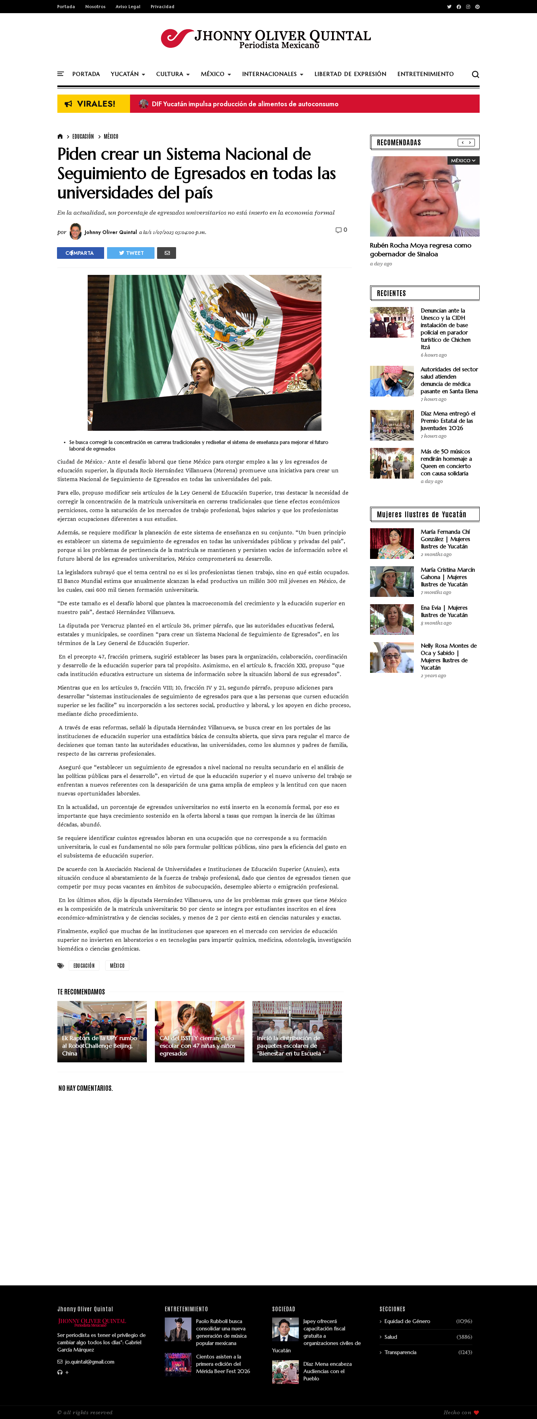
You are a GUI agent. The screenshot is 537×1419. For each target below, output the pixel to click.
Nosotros (95, 6)
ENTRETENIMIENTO (425, 73)
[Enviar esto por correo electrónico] (166, 253)
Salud (391, 1337)
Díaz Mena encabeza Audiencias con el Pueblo (328, 1371)
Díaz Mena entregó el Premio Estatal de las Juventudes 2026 (448, 421)
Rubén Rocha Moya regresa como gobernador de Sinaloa (420, 249)
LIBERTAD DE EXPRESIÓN (350, 73)
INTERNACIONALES (269, 73)
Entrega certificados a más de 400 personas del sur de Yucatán (240, 104)
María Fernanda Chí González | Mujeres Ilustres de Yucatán (445, 539)
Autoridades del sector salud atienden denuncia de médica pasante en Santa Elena (449, 380)
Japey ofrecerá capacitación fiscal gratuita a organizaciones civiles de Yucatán (316, 1336)
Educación (83, 136)
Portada (66, 6)
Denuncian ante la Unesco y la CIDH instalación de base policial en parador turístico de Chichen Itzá (446, 328)
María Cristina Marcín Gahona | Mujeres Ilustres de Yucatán (448, 577)
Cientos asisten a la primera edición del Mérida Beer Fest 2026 (223, 1363)
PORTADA (86, 73)
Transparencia (400, 1352)
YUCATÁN (125, 73)
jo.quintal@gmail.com (89, 1361)
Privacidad (163, 6)
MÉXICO (213, 73)
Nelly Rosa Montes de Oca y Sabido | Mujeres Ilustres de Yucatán (449, 656)
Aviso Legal (128, 6)
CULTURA (169, 73)
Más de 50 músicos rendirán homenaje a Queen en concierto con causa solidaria (446, 462)
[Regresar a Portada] (519, 1401)
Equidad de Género (407, 1321)
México (111, 136)
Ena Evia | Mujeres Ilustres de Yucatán (444, 611)
